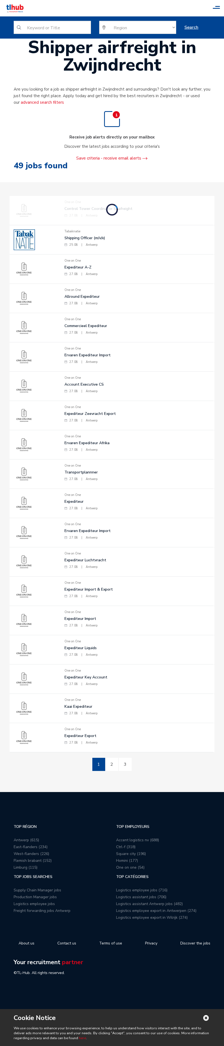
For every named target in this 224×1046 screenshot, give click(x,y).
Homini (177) (127, 860)
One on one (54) (130, 867)
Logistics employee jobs (34, 903)
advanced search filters (42, 102)
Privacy (151, 943)
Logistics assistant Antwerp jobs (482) (149, 903)
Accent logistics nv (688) (137, 840)
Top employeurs (132, 826)
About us (26, 943)
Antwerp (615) (26, 840)
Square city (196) (131, 853)
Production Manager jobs (35, 897)
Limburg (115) (25, 867)
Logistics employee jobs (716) (141, 890)
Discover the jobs (195, 943)
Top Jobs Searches (33, 876)
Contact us (66, 943)
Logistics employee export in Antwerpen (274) (156, 910)
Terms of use (110, 943)
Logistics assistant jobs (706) (141, 897)
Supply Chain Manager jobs (37, 890)
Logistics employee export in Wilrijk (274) (152, 917)
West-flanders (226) (31, 853)
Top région (25, 826)
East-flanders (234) (31, 846)
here (82, 1038)
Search (191, 27)
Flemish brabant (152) (33, 860)
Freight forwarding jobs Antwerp (42, 910)
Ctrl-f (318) (125, 846)
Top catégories (132, 876)
